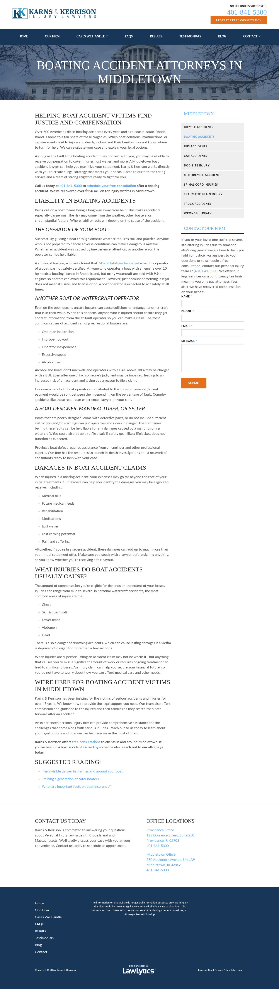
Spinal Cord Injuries (201, 184)
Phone (187, 311)
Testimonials (190, 36)
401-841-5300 (247, 12)
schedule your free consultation (111, 186)
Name (186, 296)
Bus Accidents (195, 146)
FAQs (129, 36)
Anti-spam (238, 970)
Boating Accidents (199, 137)
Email (186, 326)
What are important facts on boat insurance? (76, 786)
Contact (250, 36)
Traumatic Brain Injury (203, 194)
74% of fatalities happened (118, 263)
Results (156, 36)
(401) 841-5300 (205, 271)
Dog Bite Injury (197, 165)
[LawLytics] (139, 970)
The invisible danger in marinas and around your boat (82, 771)
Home (23, 36)
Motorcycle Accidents (202, 175)
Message (189, 341)
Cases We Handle (91, 36)
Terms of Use (205, 970)
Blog (222, 36)
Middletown (199, 113)
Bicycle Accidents (198, 127)
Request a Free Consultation (239, 20)
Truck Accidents (197, 204)
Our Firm (52, 36)
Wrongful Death (198, 213)
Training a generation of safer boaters (70, 779)
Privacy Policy (222, 970)
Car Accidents (195, 156)
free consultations (86, 742)
